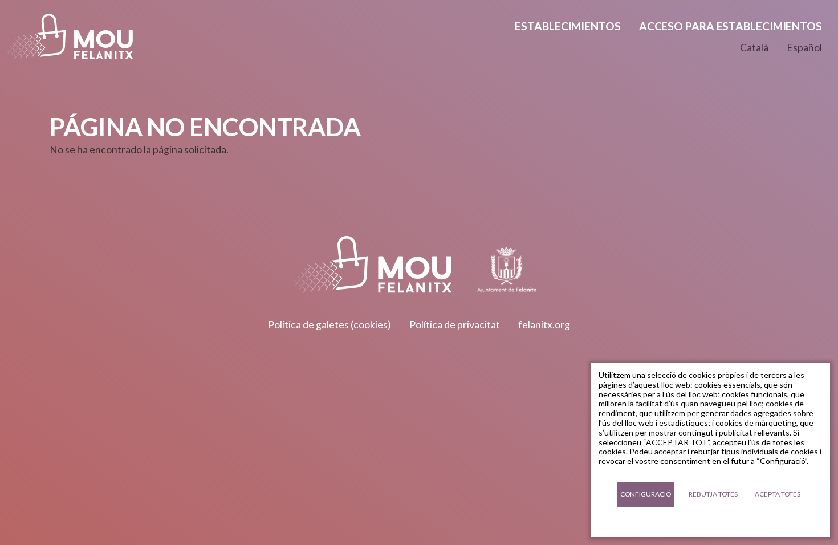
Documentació (710, 522)
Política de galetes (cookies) (329, 325)
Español (804, 48)
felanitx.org (544, 325)
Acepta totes (777, 494)
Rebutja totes (713, 494)
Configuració (645, 494)
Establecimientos (567, 25)
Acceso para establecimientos (730, 25)
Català (754, 48)
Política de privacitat (454, 325)
